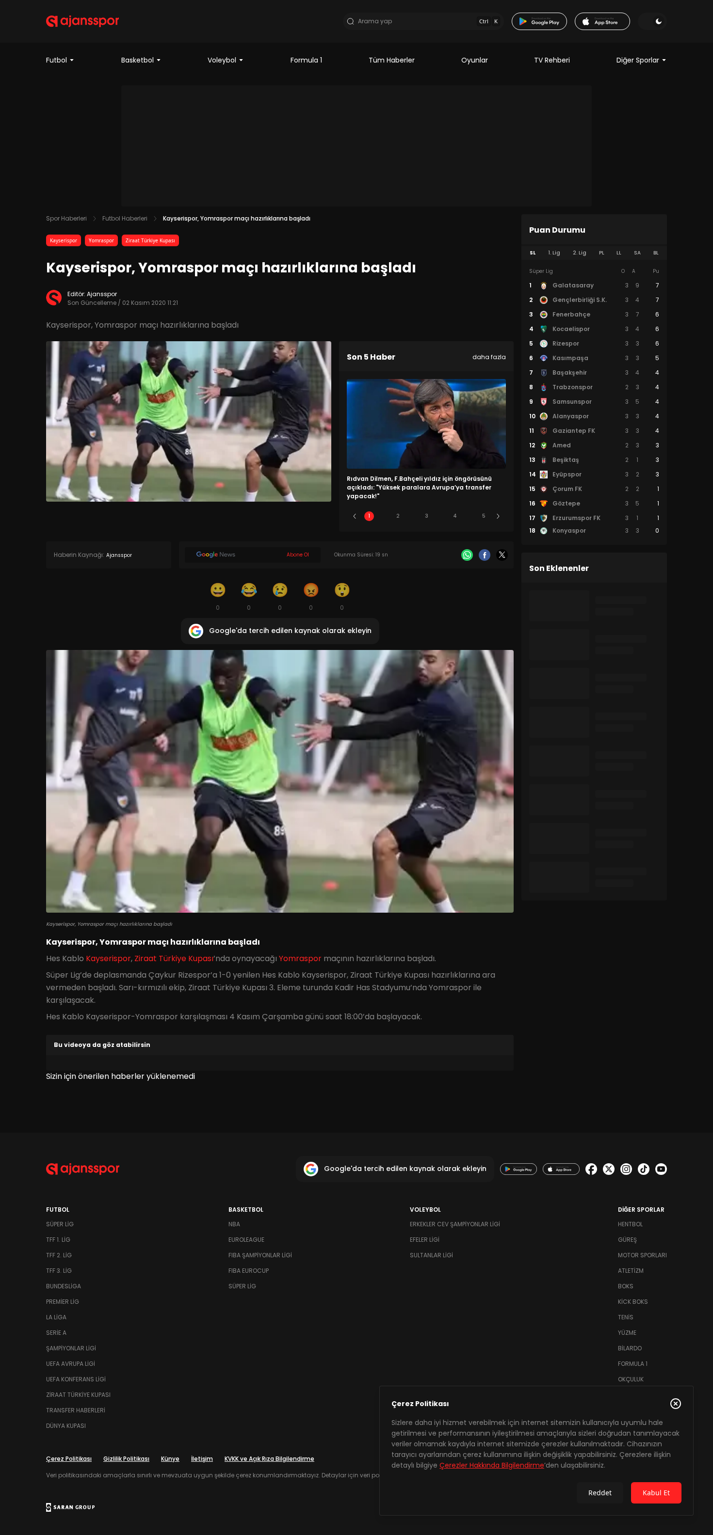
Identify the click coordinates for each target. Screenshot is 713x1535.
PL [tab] (601, 252)
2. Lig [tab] (579, 252)
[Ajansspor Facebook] (591, 1169)
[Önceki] (354, 516)
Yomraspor (101, 240)
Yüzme (627, 1333)
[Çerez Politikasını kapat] (675, 1403)
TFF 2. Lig (59, 1255)
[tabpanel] (594, 401)
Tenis (625, 1317)
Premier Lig (62, 1302)
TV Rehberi (552, 60)
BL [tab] (656, 252)
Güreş (627, 1239)
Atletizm (631, 1270)
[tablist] (594, 253)
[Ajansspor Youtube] (661, 1169)
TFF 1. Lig (58, 1239)
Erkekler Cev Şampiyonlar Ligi (455, 1224)
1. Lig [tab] (554, 252)
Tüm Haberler (392, 60)
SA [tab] (637, 252)
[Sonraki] (498, 516)
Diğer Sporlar (637, 60)
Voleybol (222, 60)
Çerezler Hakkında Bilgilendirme (491, 1465)
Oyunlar (474, 60)
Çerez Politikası (69, 1459)
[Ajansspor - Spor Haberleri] (82, 21)
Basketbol (137, 60)
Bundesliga (63, 1286)
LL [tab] (618, 252)
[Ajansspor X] (609, 1169)
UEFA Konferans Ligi (76, 1379)
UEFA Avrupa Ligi (70, 1364)
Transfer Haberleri (75, 1410)
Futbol (56, 60)
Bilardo (630, 1348)
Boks (625, 1286)
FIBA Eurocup (248, 1270)
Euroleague (246, 1239)
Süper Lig (60, 1224)
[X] (502, 555)
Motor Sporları (642, 1255)
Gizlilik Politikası (126, 1459)
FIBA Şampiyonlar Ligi (260, 1255)
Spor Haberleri (66, 218)
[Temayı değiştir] (652, 21)
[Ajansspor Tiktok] (643, 1169)
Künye (170, 1459)
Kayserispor (63, 240)
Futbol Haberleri (124, 218)
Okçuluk (631, 1379)
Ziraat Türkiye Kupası (150, 240)
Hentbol (630, 1224)
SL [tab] (532, 252)
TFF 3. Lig (59, 1270)
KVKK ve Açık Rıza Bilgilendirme (269, 1459)
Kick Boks (633, 1302)
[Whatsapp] (467, 555)
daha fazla (489, 357)
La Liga (56, 1317)
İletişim (202, 1459)
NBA (234, 1224)
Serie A (56, 1333)
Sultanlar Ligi (431, 1255)
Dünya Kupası (66, 1426)
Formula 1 (306, 60)
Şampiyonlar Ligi (71, 1348)
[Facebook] (484, 555)
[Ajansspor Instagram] (626, 1169)
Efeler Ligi (424, 1239)
